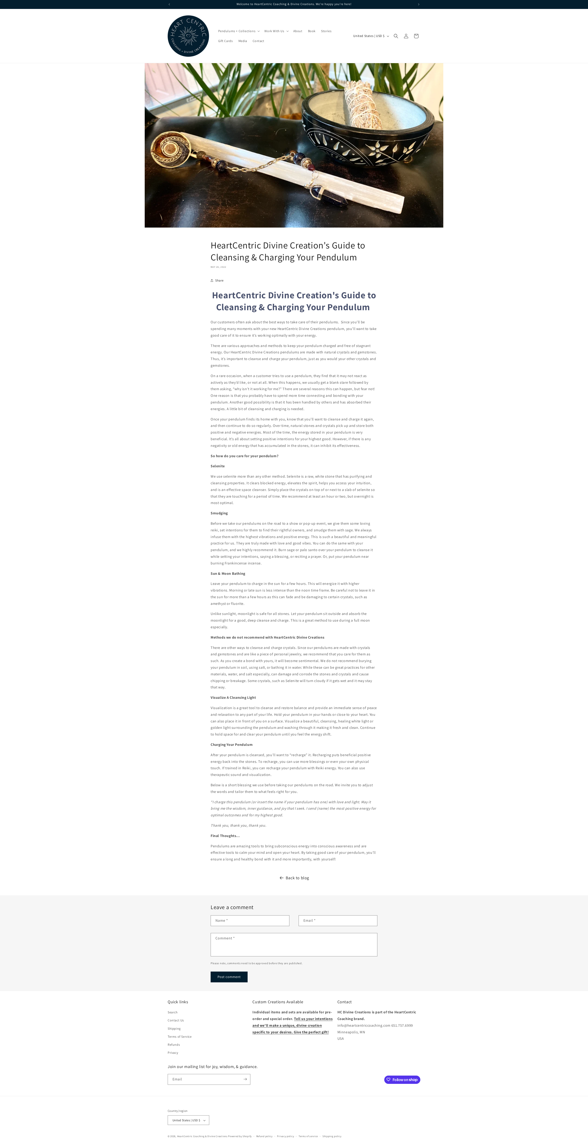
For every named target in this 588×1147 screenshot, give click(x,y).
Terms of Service (180, 1036)
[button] (238, 31)
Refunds (174, 1045)
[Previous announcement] (169, 4)
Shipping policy (332, 1136)
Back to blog (297, 877)
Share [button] (219, 280)
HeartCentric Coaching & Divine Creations (202, 1136)
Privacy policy (285, 1136)
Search (173, 1012)
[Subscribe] (245, 1079)
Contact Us (176, 1020)
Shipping (174, 1028)
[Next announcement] (419, 4)
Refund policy (264, 1136)
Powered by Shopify (240, 1136)
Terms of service (308, 1136)
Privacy (173, 1053)
